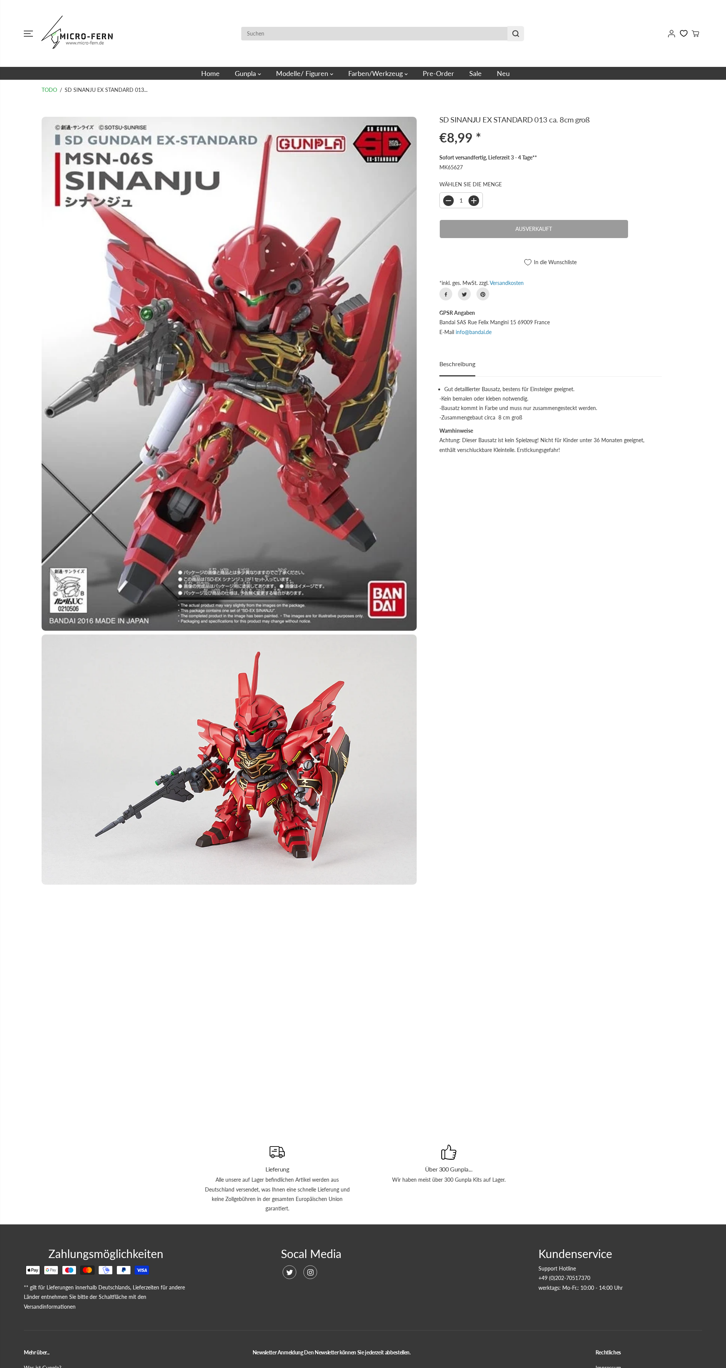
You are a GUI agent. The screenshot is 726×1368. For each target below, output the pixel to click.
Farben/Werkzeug (376, 73)
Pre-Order (438, 73)
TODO (49, 90)
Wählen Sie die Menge (470, 184)
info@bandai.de (474, 332)
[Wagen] (695, 33)
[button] (28, 33)
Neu (503, 73)
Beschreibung (457, 363)
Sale (475, 73)
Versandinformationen (50, 1306)
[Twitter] (464, 294)
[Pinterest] (482, 294)
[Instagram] (310, 1272)
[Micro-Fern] (78, 33)
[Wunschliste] (683, 33)
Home (210, 73)
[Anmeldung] (671, 33)
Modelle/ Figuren (303, 73)
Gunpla (246, 73)
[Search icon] (515, 33)
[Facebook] (445, 294)
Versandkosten (507, 283)
